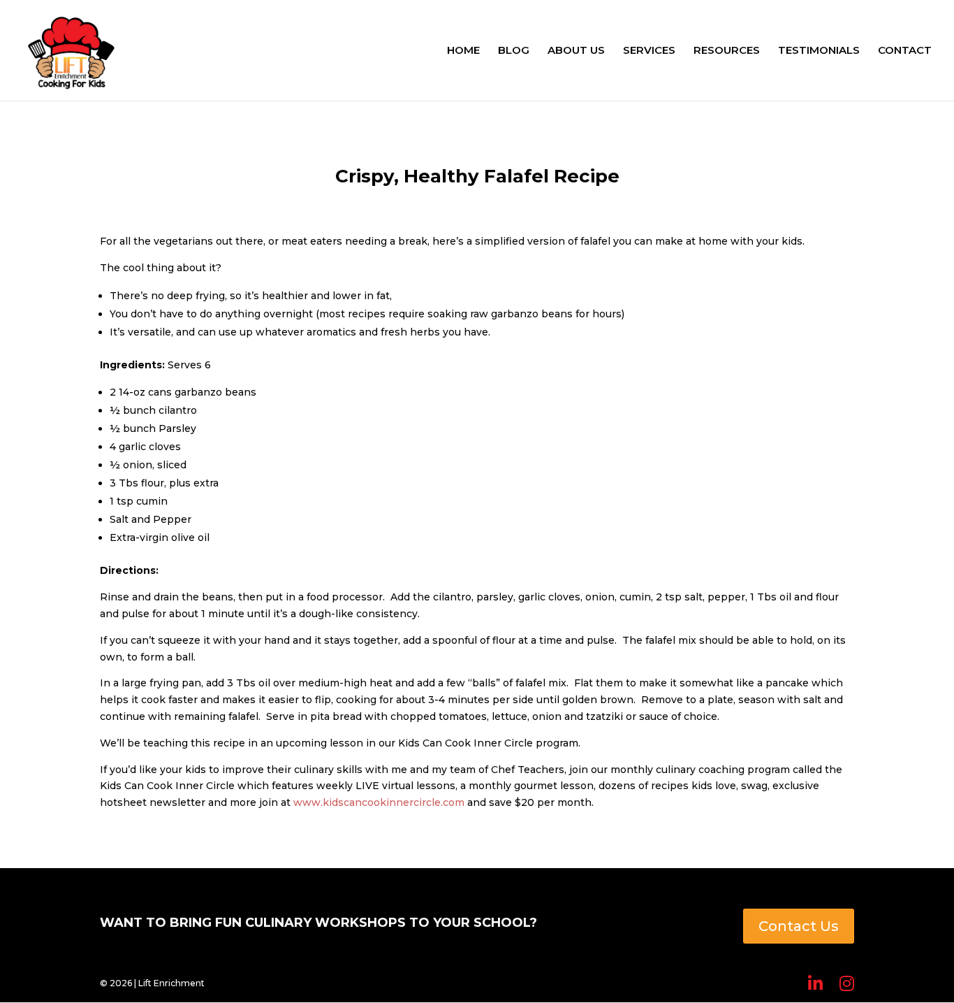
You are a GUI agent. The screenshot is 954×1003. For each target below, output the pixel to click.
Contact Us (798, 926)
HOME (463, 51)
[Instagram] (846, 984)
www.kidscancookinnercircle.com (378, 802)
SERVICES (649, 51)
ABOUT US (576, 51)
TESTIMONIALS (819, 51)
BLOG (513, 51)
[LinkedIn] (815, 984)
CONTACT (905, 51)
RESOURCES (727, 51)
